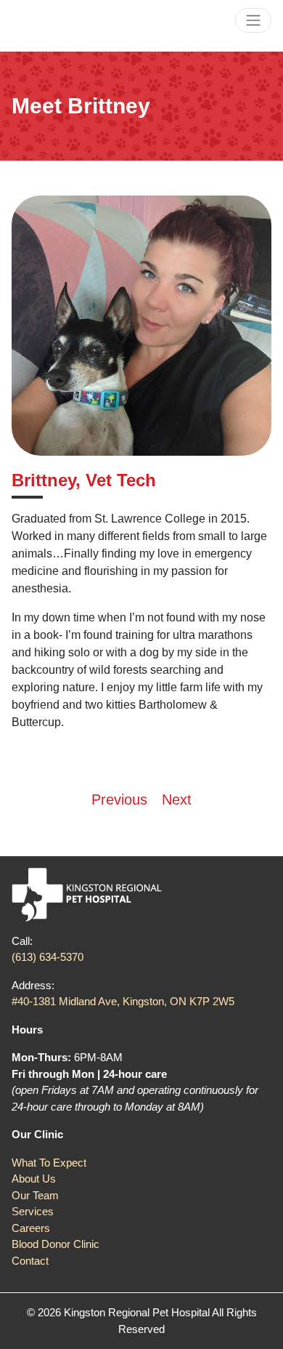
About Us (34, 1178)
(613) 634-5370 (47, 957)
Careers (31, 1228)
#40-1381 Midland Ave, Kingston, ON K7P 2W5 (123, 1001)
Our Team (35, 1195)
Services (33, 1211)
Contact (30, 1261)
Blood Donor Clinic (55, 1244)
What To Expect (49, 1162)
